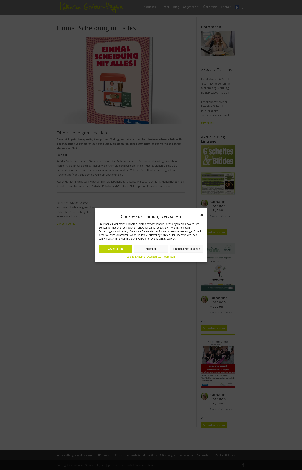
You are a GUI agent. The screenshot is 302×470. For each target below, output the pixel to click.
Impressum (169, 256)
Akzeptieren (115, 248)
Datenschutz (154, 256)
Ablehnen (151, 248)
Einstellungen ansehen (186, 248)
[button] (201, 215)
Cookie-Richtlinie (135, 256)
